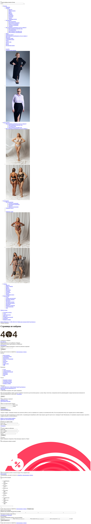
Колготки (8, 37)
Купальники (8, 20)
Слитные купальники (13, 25)
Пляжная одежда (9, 34)
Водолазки (11, 15)
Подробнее (19, 394)
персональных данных (21, 351)
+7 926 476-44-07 (13, 387)
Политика (8, 304)
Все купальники (12, 21)
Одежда (7, 8)
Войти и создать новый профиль (8, 418)
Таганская (3, 389)
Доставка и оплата (10, 301)
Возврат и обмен (7, 319)
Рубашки (11, 14)
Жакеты (10, 13)
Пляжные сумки (9, 38)
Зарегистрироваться (5, 520)
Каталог (5, 6)
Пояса (7, 33)
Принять (2, 396)
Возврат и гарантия (10, 305)
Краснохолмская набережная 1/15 (8, 388)
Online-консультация (22, 321)
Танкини (11, 26)
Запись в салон (4, 310)
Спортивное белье (10, 39)
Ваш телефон (4, 424)
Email (14, 406)
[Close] (8, 409)
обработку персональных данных (25, 475)
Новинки (8, 7)
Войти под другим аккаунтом (7, 419)
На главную (3, 341)
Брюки (10, 12)
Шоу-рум (5, 316)
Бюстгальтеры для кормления (15, 32)
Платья (10, 18)
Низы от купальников (13, 23)
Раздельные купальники (14, 22)
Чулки (7, 40)
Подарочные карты (10, 45)
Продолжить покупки (5, 401)
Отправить (3, 425)
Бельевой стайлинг (10, 299)
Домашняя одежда (13, 19)
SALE (7, 49)
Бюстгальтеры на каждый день (15, 28)
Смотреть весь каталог (11, 50)
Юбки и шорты (12, 10)
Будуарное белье (12, 29)
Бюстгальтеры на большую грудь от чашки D (16, 27)
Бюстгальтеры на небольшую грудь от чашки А (16, 35)
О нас (7, 297)
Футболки (11, 16)
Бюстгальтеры (6, 122)
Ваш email (3, 432)
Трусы (7, 43)
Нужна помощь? (4, 409)
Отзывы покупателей (11, 298)
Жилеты (10, 9)
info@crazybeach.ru (31, 321)
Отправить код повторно (6, 515)
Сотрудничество (9, 306)
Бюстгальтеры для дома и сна (15, 31)
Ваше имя (15, 405)
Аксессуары (8, 41)
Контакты (8, 300)
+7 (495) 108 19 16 (13, 321)
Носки (7, 44)
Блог (7, 307)
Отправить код (30, 508)
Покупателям (6, 295)
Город (2, 433)
